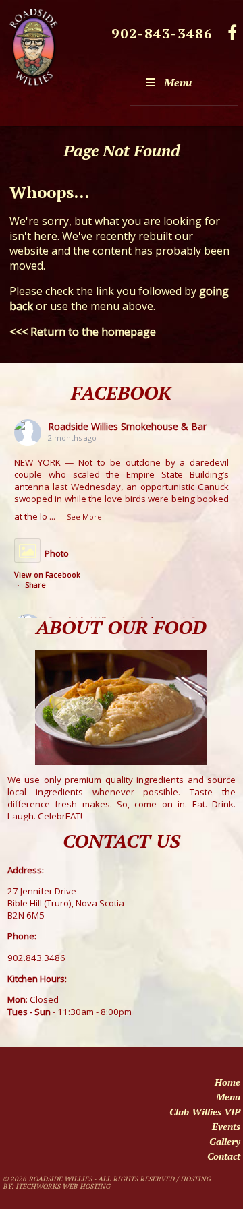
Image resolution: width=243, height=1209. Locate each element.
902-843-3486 (162, 33)
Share (35, 585)
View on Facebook (47, 574)
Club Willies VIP (204, 1111)
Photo (57, 553)
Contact (223, 1156)
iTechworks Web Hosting (63, 1186)
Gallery (224, 1141)
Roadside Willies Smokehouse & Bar (127, 426)
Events (226, 1126)
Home (227, 1082)
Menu (178, 82)
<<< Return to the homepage (82, 331)
